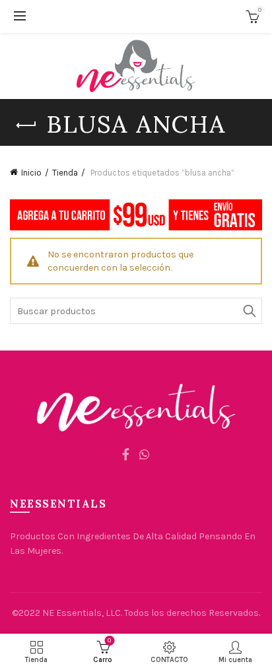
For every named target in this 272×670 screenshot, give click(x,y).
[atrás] (26, 125)
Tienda (65, 173)
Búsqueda (249, 311)
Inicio (31, 173)
